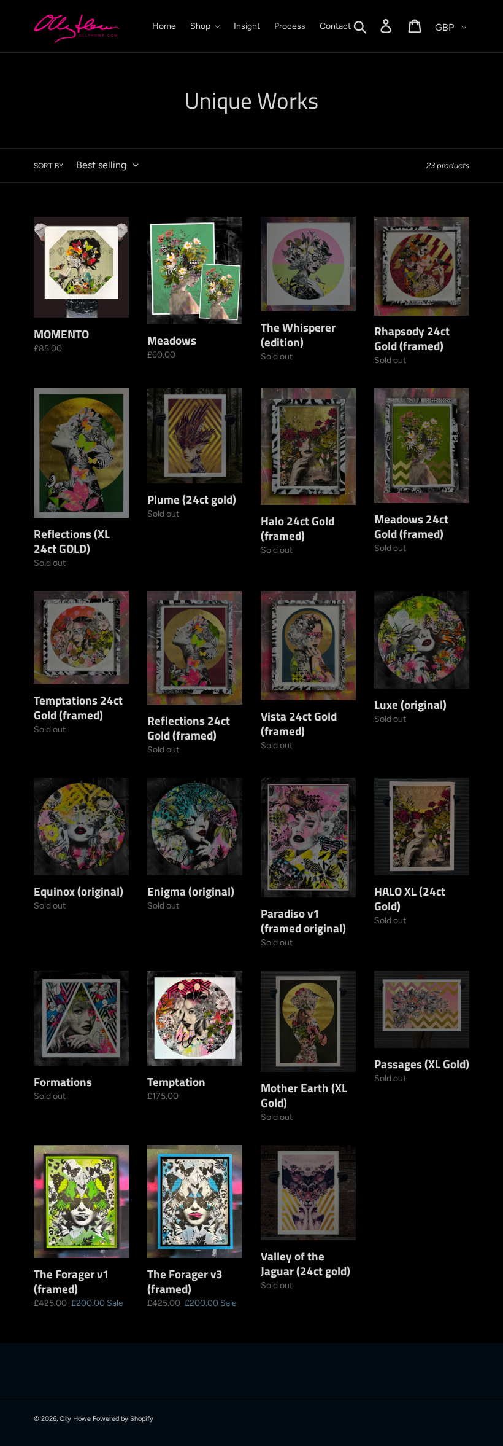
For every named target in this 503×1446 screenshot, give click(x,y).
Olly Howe (75, 1419)
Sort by (48, 166)
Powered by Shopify (123, 1419)
